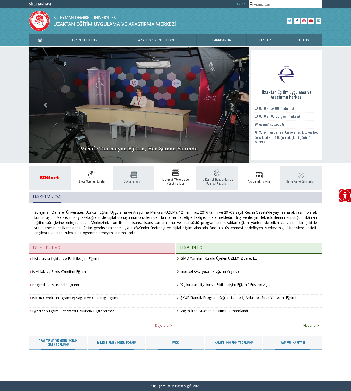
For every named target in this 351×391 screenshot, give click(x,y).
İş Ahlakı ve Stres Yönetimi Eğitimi (59, 271)
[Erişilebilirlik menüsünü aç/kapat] (345, 195)
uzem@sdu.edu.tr (271, 124)
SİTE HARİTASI (40, 4)
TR (239, 4)
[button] (45, 105)
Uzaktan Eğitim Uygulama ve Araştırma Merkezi (114, 24)
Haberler (310, 325)
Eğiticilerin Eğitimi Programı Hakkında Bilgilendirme (73, 310)
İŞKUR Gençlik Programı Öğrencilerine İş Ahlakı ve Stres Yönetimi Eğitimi (237, 297)
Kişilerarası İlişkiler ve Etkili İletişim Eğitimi (65, 258)
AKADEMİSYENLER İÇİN (156, 40)
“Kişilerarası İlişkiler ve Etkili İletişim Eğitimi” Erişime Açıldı (225, 284)
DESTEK (265, 40)
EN (244, 4)
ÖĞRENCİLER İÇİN (83, 40)
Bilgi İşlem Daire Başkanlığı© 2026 (175, 386)
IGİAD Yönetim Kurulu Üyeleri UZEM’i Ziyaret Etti (218, 258)
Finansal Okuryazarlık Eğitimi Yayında (209, 271)
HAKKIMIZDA (221, 40)
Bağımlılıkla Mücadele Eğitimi (55, 284)
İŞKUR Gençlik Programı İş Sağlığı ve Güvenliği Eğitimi (75, 297)
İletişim (303, 40)
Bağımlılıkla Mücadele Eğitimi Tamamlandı (213, 310)
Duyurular (162, 325)
